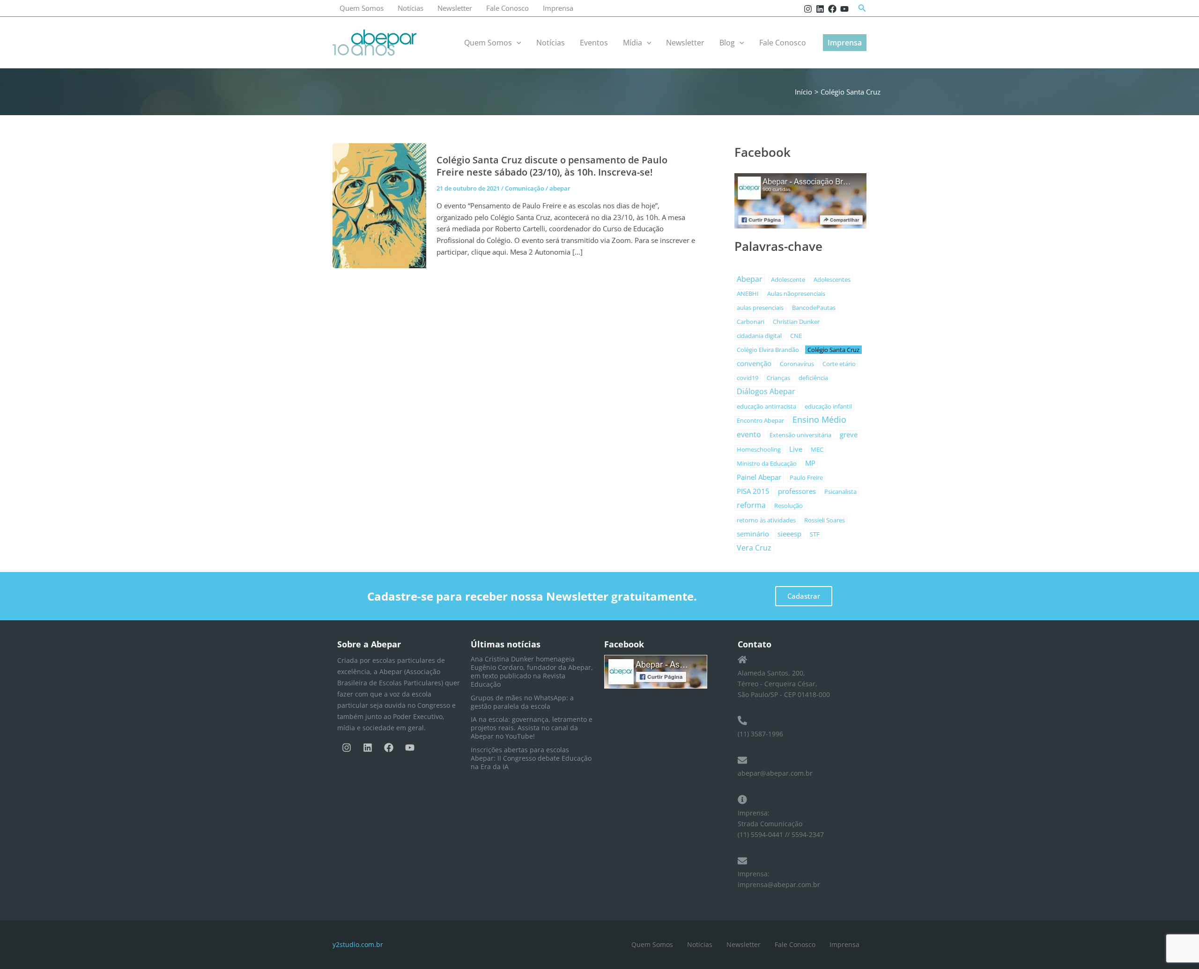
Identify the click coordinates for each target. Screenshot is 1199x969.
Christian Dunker (796, 321)
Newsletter (454, 8)
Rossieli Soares (824, 520)
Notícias (410, 8)
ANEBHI (748, 293)
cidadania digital (759, 335)
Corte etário (839, 364)
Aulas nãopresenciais (796, 293)
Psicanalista (840, 491)
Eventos (594, 42)
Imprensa (558, 8)
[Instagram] (808, 9)
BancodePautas (814, 307)
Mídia (632, 42)
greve (849, 434)
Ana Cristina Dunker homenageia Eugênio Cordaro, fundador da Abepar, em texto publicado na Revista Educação (532, 671)
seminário (753, 533)
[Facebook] (832, 9)
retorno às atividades (766, 520)
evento (749, 435)
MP (810, 463)
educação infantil (828, 406)
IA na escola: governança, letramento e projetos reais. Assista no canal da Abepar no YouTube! (531, 728)
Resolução (788, 505)
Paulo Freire (806, 477)
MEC (817, 449)
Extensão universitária (800, 435)
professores (797, 491)
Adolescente (788, 279)
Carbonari (750, 321)
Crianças (778, 378)
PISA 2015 (753, 491)
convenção (754, 363)
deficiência (813, 378)
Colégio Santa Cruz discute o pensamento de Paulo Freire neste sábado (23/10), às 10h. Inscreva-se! (552, 166)
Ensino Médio (819, 419)
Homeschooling (759, 449)
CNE (796, 335)
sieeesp (789, 533)
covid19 (747, 378)
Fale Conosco (507, 8)
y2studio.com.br (358, 944)
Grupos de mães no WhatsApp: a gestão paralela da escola (522, 702)
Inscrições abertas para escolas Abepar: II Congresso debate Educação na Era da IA (531, 758)
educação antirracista (766, 406)
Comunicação (524, 188)
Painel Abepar (759, 477)
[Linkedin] (820, 9)
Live (795, 449)
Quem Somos (362, 8)
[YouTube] (844, 9)
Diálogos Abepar (766, 391)
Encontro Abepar (760, 420)
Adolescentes (832, 279)
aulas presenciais (760, 307)
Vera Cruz (754, 548)
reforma (751, 505)
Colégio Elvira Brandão (768, 349)
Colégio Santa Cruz (833, 349)
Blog (727, 42)
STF (815, 534)
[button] (862, 8)
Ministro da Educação (767, 463)
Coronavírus (797, 364)
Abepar (749, 279)
